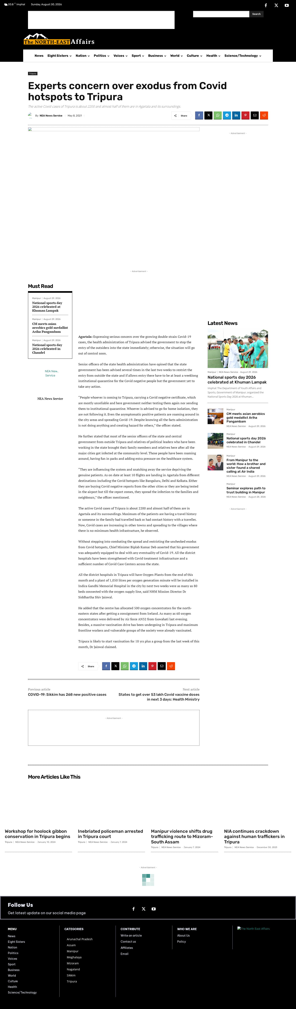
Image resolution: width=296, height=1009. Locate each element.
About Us (183, 935)
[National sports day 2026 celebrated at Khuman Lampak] (238, 348)
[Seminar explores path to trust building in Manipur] (215, 491)
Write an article (131, 935)
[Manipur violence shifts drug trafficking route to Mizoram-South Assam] (184, 804)
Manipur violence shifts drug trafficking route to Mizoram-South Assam (182, 837)
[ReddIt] (264, 115)
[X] (276, 5)
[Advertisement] (101, 20)
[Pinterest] (245, 115)
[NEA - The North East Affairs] (262, 937)
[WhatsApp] (218, 115)
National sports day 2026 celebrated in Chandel (47, 349)
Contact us (128, 941)
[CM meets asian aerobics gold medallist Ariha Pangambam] (215, 416)
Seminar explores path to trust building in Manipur (246, 490)
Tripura (32, 73)
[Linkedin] (236, 115)
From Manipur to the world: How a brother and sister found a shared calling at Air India (246, 466)
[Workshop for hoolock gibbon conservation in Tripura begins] (38, 804)
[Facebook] (266, 5)
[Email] (255, 115)
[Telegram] (227, 115)
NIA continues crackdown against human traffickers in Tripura (254, 837)
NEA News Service (51, 115)
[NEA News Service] (31, 115)
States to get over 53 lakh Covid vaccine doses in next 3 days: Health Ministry (159, 696)
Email (124, 954)
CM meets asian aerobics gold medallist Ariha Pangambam (50, 328)
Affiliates (127, 948)
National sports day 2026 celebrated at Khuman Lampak (47, 307)
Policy (181, 941)
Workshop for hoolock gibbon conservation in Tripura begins (37, 834)
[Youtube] (287, 5)
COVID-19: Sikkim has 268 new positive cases (67, 694)
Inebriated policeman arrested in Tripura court (110, 834)
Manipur (36, 298)
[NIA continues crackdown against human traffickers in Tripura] (257, 804)
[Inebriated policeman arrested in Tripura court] (111, 804)
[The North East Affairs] (146, 38)
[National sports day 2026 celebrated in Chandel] (215, 441)
